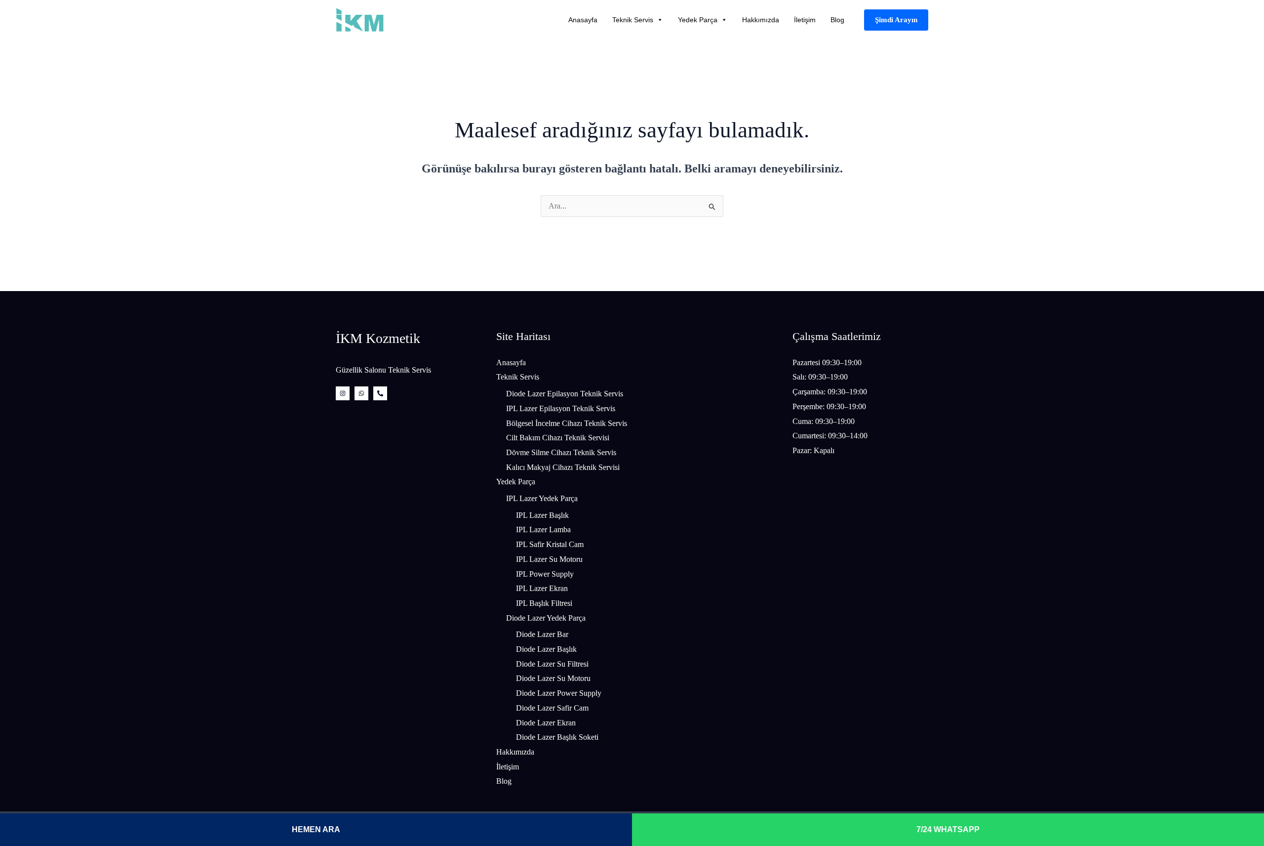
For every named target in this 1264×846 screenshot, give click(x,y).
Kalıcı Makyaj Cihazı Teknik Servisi (563, 467)
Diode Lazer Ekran (546, 723)
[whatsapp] (361, 393)
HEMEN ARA (316, 829)
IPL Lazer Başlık (542, 515)
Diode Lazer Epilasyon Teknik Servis (564, 393)
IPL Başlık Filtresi (544, 603)
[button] (896, 20)
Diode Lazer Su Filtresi (552, 664)
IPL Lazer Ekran (542, 588)
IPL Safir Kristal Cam (550, 544)
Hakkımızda (760, 20)
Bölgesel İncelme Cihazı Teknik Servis (566, 423)
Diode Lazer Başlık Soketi (557, 737)
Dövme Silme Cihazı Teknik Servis (561, 452)
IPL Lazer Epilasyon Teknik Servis (560, 408)
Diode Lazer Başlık (546, 649)
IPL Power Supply (545, 574)
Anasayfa (582, 20)
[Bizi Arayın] (380, 393)
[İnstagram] (343, 393)
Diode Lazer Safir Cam (552, 708)
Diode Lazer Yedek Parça (546, 618)
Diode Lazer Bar (542, 634)
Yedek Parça (697, 20)
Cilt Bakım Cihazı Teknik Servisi (557, 437)
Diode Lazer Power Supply (558, 693)
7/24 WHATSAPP (948, 829)
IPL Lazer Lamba (543, 529)
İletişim (805, 20)
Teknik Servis (632, 20)
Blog (837, 20)
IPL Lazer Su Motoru (549, 559)
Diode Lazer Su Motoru (553, 678)
